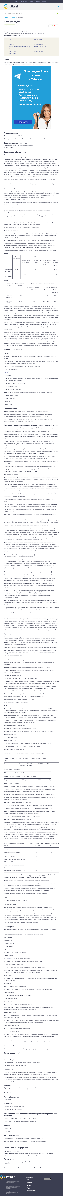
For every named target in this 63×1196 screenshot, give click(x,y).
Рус (53, 26)
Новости (29, 1182)
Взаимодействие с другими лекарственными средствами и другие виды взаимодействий (19, 47)
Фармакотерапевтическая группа (17, 42)
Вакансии (38, 1)
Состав (10, 39)
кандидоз (10, 958)
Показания (11, 44)
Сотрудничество (24, 1)
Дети (35, 49)
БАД (28, 1180)
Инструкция (9, 26)
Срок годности (12, 53)
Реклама (44, 1)
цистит (6, 372)
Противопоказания (38, 44)
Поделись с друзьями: (39, 1168)
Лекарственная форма (39, 39)
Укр (57, 26)
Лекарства (13, 17)
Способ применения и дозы (40, 46)
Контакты (31, 1)
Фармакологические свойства (41, 42)
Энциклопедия (31, 1190)
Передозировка (12, 51)
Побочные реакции (38, 51)
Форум (29, 1188)
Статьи (29, 1185)
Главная (16, 1)
